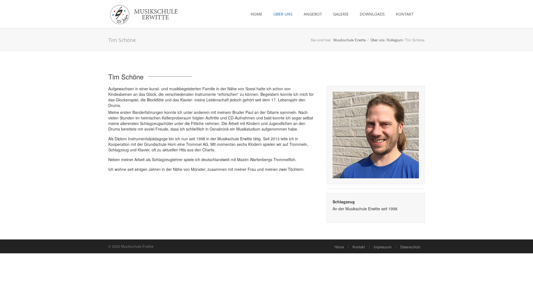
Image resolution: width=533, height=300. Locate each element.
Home (256, 14)
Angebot (313, 14)
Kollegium (395, 39)
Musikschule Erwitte (349, 39)
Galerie (341, 14)
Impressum (383, 246)
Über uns (283, 14)
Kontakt (405, 14)
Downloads (372, 14)
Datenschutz (410, 246)
